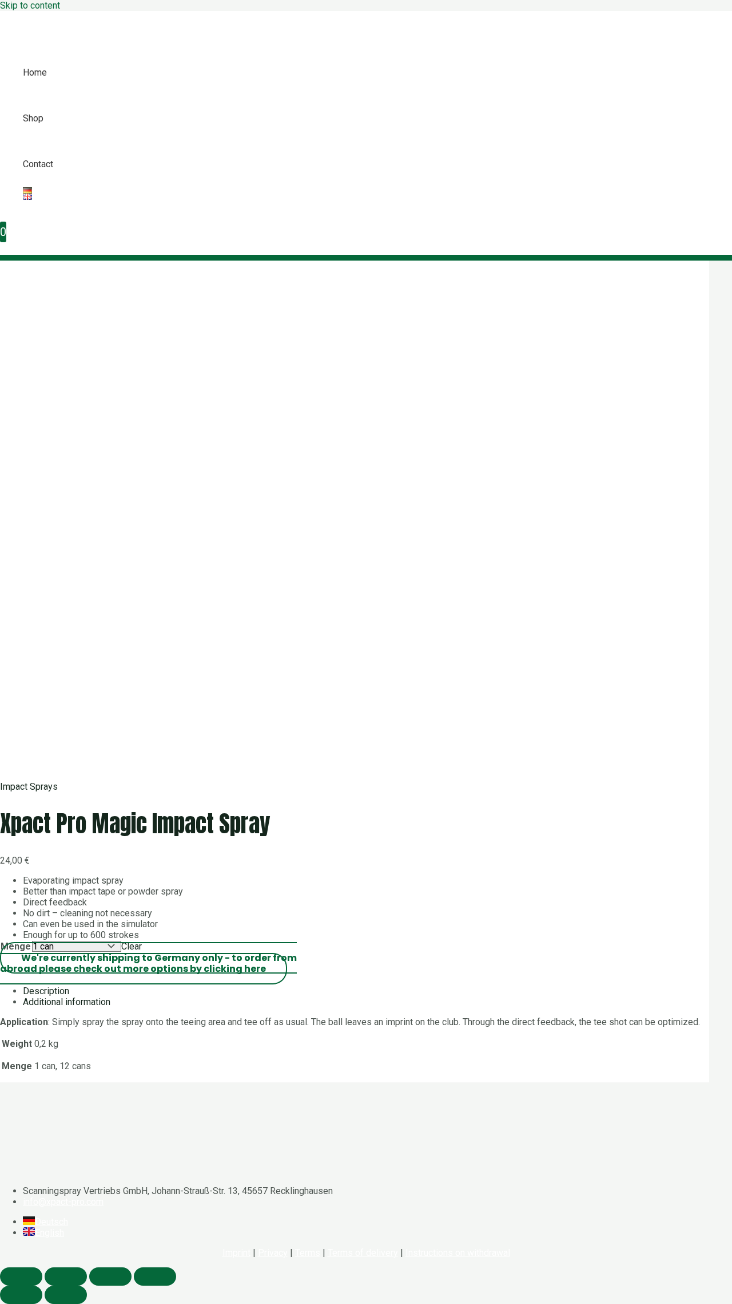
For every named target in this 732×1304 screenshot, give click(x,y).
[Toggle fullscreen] (110, 1276)
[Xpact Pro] (37, 35)
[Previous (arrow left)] (21, 1295)
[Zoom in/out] (155, 1276)
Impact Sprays (29, 786)
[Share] (66, 1276)
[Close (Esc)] (21, 1276)
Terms (307, 1252)
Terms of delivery (363, 1252)
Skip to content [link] (30, 5)
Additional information (66, 1001)
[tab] (366, 991)
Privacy (273, 1252)
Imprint (236, 1252)
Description (46, 991)
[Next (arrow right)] (66, 1295)
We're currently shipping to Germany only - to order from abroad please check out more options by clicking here (148, 963)
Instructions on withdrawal (457, 1252)
